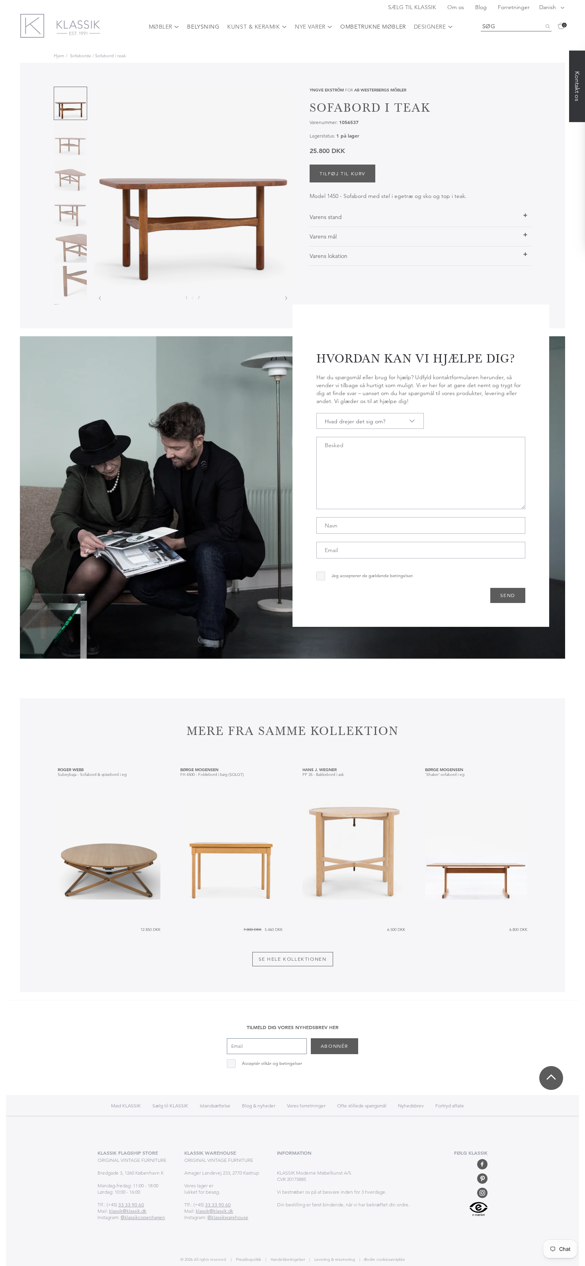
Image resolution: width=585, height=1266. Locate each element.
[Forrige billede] (100, 298)
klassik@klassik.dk (127, 1211)
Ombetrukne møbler (373, 26)
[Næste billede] (286, 298)
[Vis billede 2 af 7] (70, 139)
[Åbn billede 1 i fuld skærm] (193, 186)
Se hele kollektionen (293, 959)
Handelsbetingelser (287, 1259)
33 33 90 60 (131, 1205)
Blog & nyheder (258, 1106)
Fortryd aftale (449, 1106)
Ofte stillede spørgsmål (361, 1106)
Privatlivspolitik (248, 1259)
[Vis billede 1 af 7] (70, 103)
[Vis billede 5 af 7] (70, 246)
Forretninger (514, 7)
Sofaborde (80, 55)
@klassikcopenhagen (143, 1217)
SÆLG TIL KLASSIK (413, 7)
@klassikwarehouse (227, 1217)
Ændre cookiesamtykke (384, 1259)
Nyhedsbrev (411, 1106)
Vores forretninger (306, 1106)
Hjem (59, 55)
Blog (481, 7)
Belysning (203, 26)
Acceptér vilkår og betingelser (272, 1063)
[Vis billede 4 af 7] (70, 210)
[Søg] (548, 27)
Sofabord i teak (110, 55)
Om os (456, 7)
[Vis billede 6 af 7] (70, 282)
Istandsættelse (215, 1106)
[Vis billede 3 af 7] (70, 175)
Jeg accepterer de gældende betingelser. (372, 575)
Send (507, 595)
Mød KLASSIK (126, 1106)
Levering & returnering (334, 1259)
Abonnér (334, 1046)
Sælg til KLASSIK (170, 1106)
